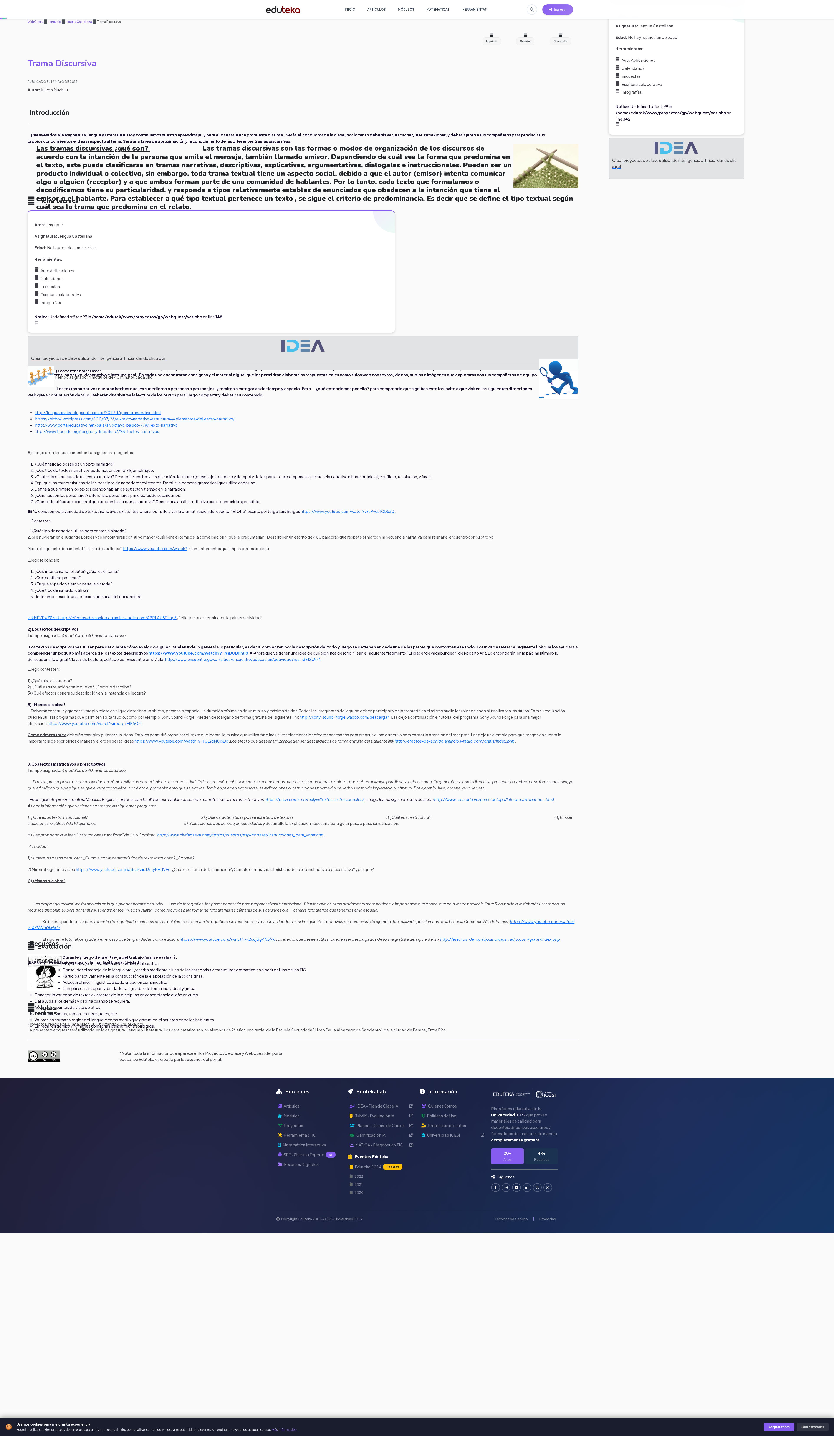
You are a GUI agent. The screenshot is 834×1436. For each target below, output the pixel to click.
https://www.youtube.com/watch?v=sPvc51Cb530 (347, 511)
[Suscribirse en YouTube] (516, 1187)
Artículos (292, 1105)
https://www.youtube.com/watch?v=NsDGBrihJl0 (198, 652)
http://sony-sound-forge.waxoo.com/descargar (344, 717)
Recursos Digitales (301, 1164)
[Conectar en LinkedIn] (527, 1187)
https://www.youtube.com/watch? (155, 548)
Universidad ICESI (443, 1135)
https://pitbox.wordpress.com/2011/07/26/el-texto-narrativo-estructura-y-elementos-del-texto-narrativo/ (135, 418)
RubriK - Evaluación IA (374, 1115)
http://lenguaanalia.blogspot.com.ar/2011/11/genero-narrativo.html (98, 412)
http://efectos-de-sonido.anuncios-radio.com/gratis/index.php (455, 740)
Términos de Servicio (511, 1219)
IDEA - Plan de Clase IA (377, 1105)
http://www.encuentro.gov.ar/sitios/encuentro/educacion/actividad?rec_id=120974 (243, 659)
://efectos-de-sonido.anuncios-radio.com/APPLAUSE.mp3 (122, 617)
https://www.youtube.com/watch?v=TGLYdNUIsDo (181, 740)
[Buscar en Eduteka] (532, 9)
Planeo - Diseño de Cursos (380, 1125)
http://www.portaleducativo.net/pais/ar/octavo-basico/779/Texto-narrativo (106, 425)
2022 (358, 1176)
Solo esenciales (812, 1427)
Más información (284, 1430)
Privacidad (547, 1219)
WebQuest (35, 21)
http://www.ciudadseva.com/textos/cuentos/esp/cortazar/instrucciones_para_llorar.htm (240, 834)
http (63, 617)
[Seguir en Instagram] (506, 1187)
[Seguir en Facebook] (495, 1187)
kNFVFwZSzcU (45, 617)
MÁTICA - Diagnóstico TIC (379, 1144)
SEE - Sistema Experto (308, 1154)
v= (30, 617)
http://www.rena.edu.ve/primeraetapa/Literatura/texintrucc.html (494, 799)
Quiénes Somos (442, 1105)
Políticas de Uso (441, 1115)
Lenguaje (54, 21)
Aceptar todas (779, 1427)
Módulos (292, 1115)
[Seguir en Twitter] (537, 1187)
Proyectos (293, 1125)
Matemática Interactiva (304, 1144)
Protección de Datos (447, 1125)
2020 (359, 1192)
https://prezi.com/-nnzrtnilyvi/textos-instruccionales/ (314, 799)
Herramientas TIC (300, 1135)
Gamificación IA (371, 1135)
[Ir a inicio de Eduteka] (283, 9)
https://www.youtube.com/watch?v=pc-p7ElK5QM (94, 723)
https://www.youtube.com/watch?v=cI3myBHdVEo (123, 869)
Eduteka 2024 (377, 1166)
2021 (358, 1184)
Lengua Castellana (78, 21)
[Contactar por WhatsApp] (547, 1187)
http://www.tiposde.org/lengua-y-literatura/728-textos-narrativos (97, 431)
